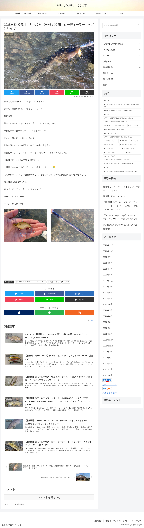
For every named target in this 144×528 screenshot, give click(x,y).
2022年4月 (107, 316)
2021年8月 (107, 363)
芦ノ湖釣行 (122, 79)
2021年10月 (108, 352)
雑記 (122, 85)
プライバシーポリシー (121, 521)
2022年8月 (107, 298)
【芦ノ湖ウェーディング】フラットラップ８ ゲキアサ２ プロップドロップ (121, 217)
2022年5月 (107, 310)
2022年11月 (108, 281)
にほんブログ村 (109, 385)
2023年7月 (107, 257)
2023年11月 (108, 245)
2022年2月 (107, 328)
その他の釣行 (122, 50)
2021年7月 (107, 369)
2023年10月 (108, 251)
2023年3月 (107, 275)
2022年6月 (107, 304)
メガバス (66, 282)
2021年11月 (108, 346)
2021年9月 (107, 358)
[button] (139, 25)
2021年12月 (108, 340)
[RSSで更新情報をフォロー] (79, 312)
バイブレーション (54, 282)
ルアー (122, 55)
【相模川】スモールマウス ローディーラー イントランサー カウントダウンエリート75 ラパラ (121, 206)
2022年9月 (107, 292)
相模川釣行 (10, 282)
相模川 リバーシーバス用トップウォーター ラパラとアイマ (121, 188)
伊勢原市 (122, 61)
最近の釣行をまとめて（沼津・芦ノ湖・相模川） (121, 227)
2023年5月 (107, 263)
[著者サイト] (19, 312)
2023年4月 (107, 269)
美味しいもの (122, 73)
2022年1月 (107, 334)
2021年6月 (107, 375)
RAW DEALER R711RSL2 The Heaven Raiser (31, 282)
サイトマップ (136, 521)
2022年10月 (108, 287)
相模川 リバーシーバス (115, 196)
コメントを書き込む (49, 497)
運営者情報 (98, 521)
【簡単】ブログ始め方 (122, 44)
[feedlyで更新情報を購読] (49, 312)
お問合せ (108, 521)
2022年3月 (107, 322)
